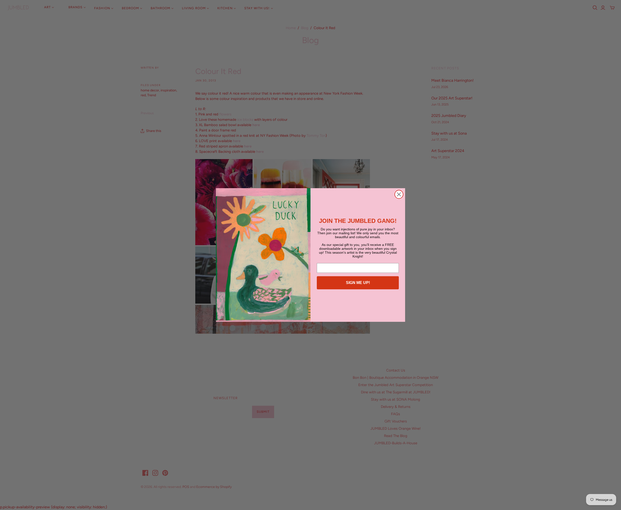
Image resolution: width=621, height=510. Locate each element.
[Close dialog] (399, 194)
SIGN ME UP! (358, 283)
